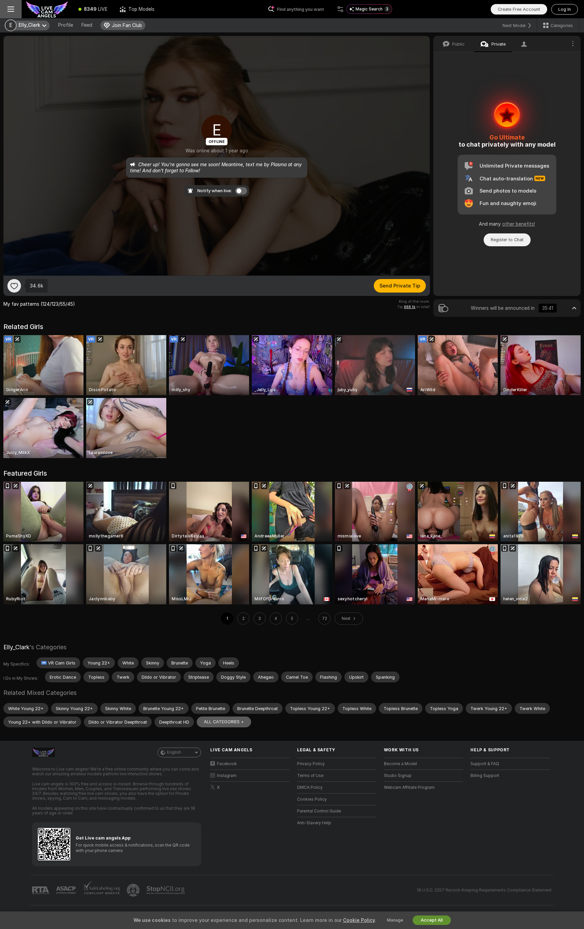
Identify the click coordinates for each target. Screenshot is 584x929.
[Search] (340, 9)
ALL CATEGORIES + (224, 721)
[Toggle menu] (11, 9)
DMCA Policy (310, 787)
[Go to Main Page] (47, 9)
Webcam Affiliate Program (409, 787)
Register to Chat (507, 239)
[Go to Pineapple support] (134, 890)
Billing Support (484, 775)
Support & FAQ (484, 763)
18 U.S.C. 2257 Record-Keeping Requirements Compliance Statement (484, 890)
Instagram (227, 775)
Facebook (227, 763)
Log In (564, 9)
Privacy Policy (311, 763)
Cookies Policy (312, 799)
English (174, 752)
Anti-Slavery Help (314, 823)
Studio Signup (398, 775)
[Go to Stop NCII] (166, 890)
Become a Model (400, 763)
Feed (86, 25)
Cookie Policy (359, 920)
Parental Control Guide (319, 811)
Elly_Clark (16, 647)
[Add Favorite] (14, 286)
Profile (65, 25)
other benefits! (518, 224)
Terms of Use (310, 775)
